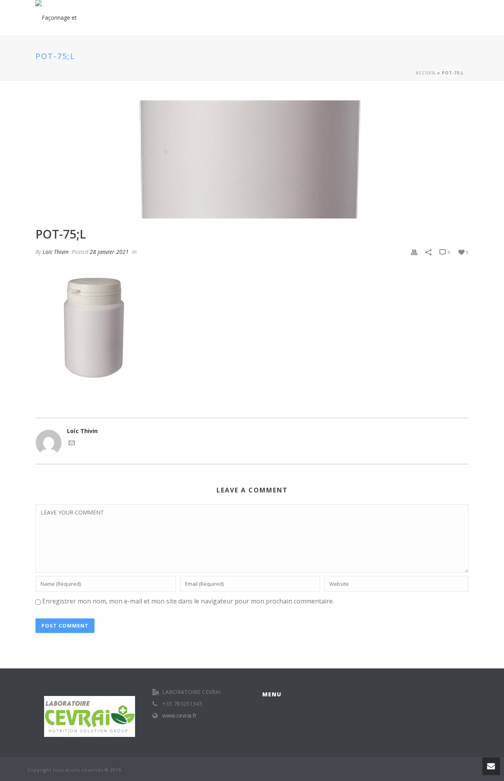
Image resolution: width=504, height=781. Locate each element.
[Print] (414, 251)
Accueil (426, 73)
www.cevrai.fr (179, 715)
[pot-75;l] (252, 159)
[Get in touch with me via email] (72, 444)
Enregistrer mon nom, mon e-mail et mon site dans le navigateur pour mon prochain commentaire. (188, 601)
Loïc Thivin (56, 251)
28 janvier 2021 (109, 251)
